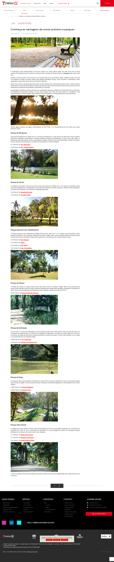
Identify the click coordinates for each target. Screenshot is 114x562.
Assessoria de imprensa (9, 511)
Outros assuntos (69, 516)
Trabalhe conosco (69, 514)
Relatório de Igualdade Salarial (10, 507)
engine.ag (109, 551)
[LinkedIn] (11, 523)
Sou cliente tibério (100, 513)
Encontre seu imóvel (26, 3)
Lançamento (26, 503)
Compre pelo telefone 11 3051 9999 (97, 507)
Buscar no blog (104, 10)
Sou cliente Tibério (62, 3)
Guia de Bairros (57, 10)
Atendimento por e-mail (95, 505)
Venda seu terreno (69, 507)
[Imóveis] (98, 3)
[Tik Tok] (19, 523)
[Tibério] (10, 3)
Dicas (24, 10)
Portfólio (25, 509)
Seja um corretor (69, 503)
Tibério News (87, 10)
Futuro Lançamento (28, 511)
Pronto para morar (28, 507)
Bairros (48, 507)
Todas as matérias (8, 10)
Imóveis (72, 10)
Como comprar (39, 10)
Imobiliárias (67, 509)
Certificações (6, 505)
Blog (45, 3)
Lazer (13, 23)
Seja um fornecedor (69, 505)
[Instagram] (4, 523)
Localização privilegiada (24, 23)
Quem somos (37, 3)
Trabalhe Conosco (7, 509)
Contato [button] (51, 3)
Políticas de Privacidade (32, 551)
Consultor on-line (93, 503)
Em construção (27, 505)
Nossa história (6, 503)
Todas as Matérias (50, 509)
